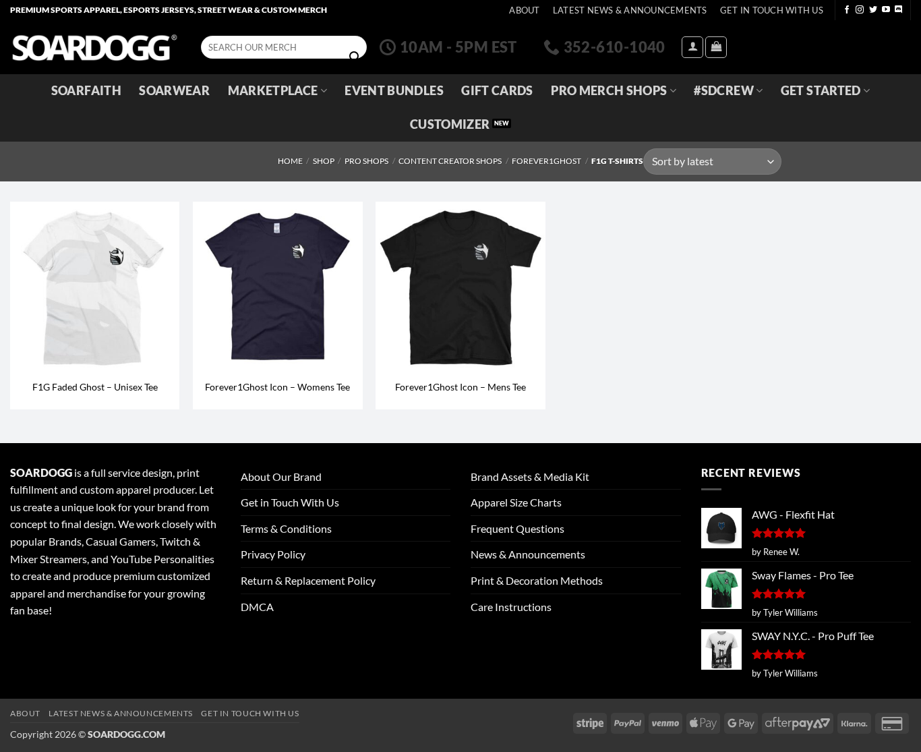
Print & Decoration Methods (537, 580)
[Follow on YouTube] (886, 10)
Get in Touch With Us (290, 502)
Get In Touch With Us (771, 10)
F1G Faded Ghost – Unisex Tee (95, 387)
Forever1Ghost (546, 161)
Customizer (450, 124)
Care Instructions (511, 606)
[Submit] (354, 57)
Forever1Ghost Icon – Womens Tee (277, 387)
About (524, 10)
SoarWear (174, 91)
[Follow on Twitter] (873, 10)
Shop (323, 161)
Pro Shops (366, 161)
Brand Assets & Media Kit (530, 476)
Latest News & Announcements (630, 10)
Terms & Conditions (286, 528)
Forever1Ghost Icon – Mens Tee (460, 387)
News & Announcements (528, 554)
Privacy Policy (273, 554)
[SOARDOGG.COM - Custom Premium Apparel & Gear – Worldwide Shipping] (94, 47)
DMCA (257, 606)
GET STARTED (821, 91)
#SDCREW (723, 91)
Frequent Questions (517, 528)
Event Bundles (394, 91)
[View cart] (716, 47)
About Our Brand (281, 476)
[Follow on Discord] (899, 10)
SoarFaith (86, 91)
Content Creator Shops (450, 161)
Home (290, 161)
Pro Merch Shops (609, 91)
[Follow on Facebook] (847, 10)
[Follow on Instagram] (860, 10)
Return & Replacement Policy (308, 580)
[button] (692, 47)
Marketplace (273, 91)
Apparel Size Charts (516, 502)
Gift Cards (497, 91)
